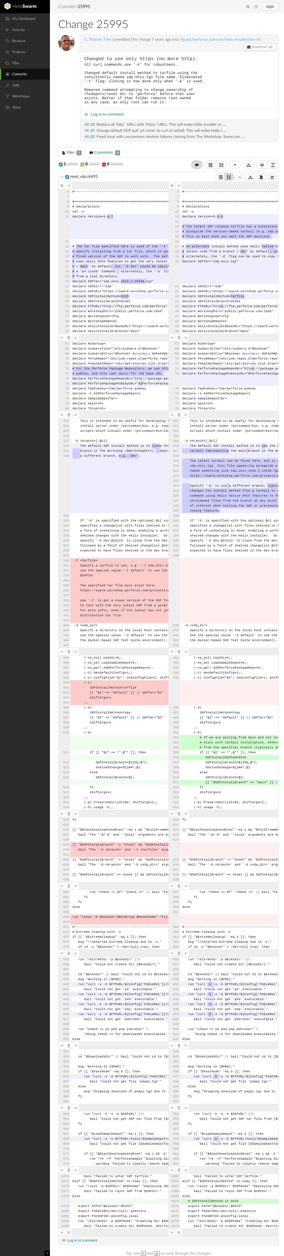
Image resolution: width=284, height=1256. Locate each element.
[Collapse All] (262, 165)
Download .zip (262, 46)
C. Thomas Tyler (97, 40)
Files (73, 153)
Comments (105, 153)
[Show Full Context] (261, 177)
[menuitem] (25, 18)
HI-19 (90, 131)
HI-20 (90, 137)
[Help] (256, 7)
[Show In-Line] (220, 177)
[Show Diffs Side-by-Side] (221, 165)
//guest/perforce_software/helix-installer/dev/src (221, 40)
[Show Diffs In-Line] (210, 165)
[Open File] (272, 177)
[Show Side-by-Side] (229, 177)
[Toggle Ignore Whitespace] (248, 165)
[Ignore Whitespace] (250, 177)
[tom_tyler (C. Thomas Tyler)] (66, 43)
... (224, 124)
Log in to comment (107, 114)
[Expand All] (272, 165)
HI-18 (90, 125)
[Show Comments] (196, 165)
